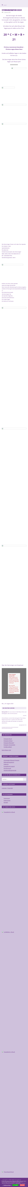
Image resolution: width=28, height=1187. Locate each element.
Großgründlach (8, 747)
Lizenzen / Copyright (7, 788)
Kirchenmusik (7, 768)
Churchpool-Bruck (9, 1172)
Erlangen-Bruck (8, 739)
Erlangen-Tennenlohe (9, 745)
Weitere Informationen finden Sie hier (7, 728)
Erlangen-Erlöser (8, 741)
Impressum (7, 798)
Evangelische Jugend (9, 766)
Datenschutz (7, 800)
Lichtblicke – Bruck (9, 932)
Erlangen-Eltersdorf (9, 743)
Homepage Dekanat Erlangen (11, 760)
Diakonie (6, 764)
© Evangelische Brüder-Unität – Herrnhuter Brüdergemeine (10, 727)
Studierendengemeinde (10, 770)
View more (23, 1182)
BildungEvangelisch (9, 762)
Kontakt (6, 802)
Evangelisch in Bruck (9, 812)
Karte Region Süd (6, 750)
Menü (5, 5)
